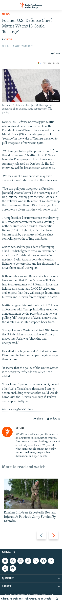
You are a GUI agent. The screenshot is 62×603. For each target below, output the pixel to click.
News (6, 14)
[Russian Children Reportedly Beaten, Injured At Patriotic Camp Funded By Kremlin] (31, 494)
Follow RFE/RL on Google (38, 599)
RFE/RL (9, 39)
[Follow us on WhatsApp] (5, 568)
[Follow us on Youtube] (5, 561)
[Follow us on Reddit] (13, 561)
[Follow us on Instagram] (20, 561)
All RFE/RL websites (12, 599)
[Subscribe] (13, 568)
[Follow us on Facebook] (43, 561)
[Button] (55, 53)
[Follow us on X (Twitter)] (36, 561)
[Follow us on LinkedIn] (51, 561)
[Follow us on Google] (28, 561)
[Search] (57, 599)
